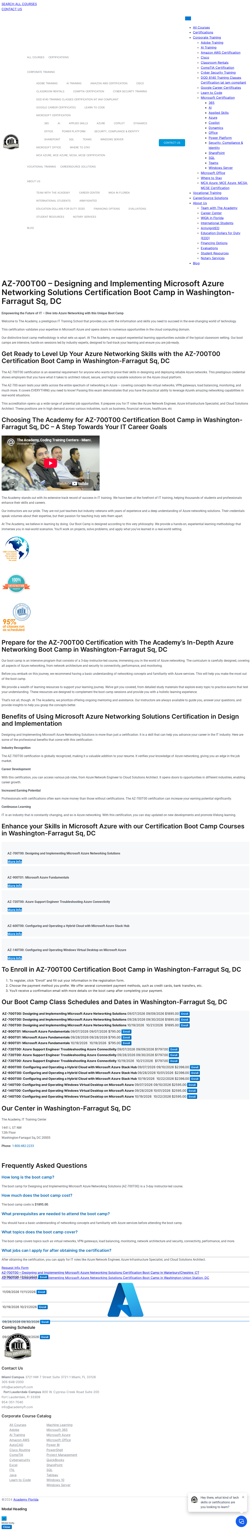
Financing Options (107, 208)
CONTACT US (12, 9)
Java (12, 1475)
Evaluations (137, 208)
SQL (71, 139)
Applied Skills (78, 123)
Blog (30, 227)
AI (59, 123)
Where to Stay (80, 147)
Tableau (52, 1475)
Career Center (89, 192)
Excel (13, 1465)
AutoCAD (16, 1445)
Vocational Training (41, 166)
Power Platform (73, 131)
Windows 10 (55, 1480)
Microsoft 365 (57, 1430)
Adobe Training (47, 83)
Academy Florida (25, 1499)
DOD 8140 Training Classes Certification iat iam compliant (77, 99)
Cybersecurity (19, 1460)
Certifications (58, 57)
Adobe (14, 1430)
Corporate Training (41, 71)
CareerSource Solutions (78, 166)
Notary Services (84, 216)
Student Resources (50, 216)
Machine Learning (59, 1425)
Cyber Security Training (130, 91)
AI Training (74, 83)
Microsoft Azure (58, 1435)
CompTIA (16, 1455)
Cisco (140, 83)
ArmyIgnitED (88, 200)
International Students (53, 200)
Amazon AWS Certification (108, 83)
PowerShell (54, 1450)
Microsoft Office (48, 147)
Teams (87, 139)
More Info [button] (14, 861)
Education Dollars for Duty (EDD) (60, 208)
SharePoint (52, 139)
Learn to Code (95, 107)
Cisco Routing (19, 1450)
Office (48, 131)
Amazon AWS (19, 1440)
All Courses (35, 57)
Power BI (53, 1445)
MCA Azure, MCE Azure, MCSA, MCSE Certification (70, 155)
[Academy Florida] (11, 152)
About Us (33, 181)
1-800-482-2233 (23, 1146)
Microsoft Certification (53, 115)
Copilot (119, 123)
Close (6, 1526)
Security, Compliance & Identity (116, 131)
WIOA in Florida (119, 192)
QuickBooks (55, 1460)
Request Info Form (15, 1268)
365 (46, 123)
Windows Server (111, 139)
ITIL (12, 1470)
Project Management (61, 1455)
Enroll (184, 1013)
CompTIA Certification (88, 91)
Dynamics (140, 123)
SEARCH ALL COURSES (19, 4)
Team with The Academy (53, 192)
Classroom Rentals (50, 91)
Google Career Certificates (56, 107)
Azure (101, 123)
